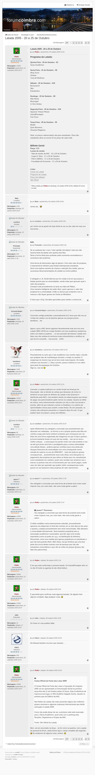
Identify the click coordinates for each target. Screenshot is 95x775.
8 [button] (85, 43)
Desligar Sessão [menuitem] (84, 5)
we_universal (12, 757)
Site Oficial (34, 180)
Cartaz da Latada (37, 172)
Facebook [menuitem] (7, 30)
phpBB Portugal (18, 754)
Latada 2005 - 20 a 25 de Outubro (27, 38)
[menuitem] (8, 759)
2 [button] (73, 43)
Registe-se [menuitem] (70, 5)
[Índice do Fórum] (47, 20)
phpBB (17, 752)
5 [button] (81, 43)
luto (32, 242)
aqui (56, 536)
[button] (67, 42)
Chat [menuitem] (14, 30)
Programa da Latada (38, 175)
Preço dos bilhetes (37, 177)
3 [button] (76, 43)
